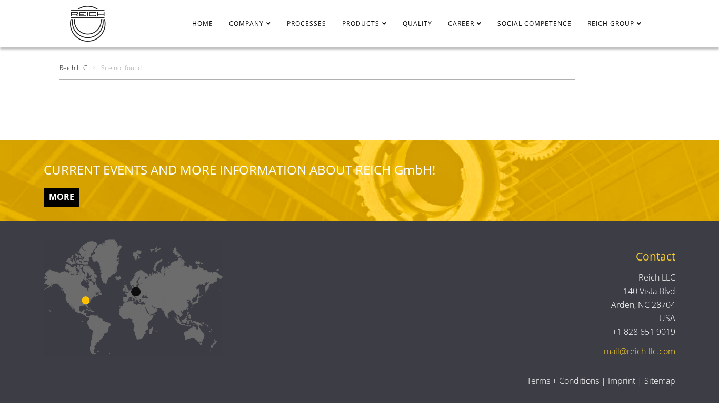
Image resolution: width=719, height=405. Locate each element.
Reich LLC (73, 67)
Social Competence (534, 23)
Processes (306, 23)
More (61, 196)
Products (361, 23)
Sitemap (659, 381)
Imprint (621, 381)
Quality (417, 23)
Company (246, 23)
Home (202, 23)
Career (461, 23)
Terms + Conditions (563, 381)
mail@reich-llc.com (639, 351)
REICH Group (610, 23)
